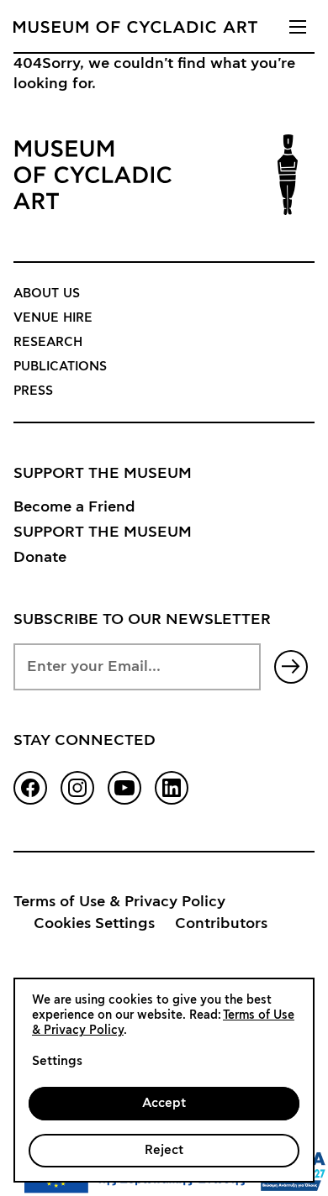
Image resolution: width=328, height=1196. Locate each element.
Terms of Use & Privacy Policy (119, 902)
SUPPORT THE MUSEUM (102, 532)
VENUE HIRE (53, 318)
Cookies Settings (94, 923)
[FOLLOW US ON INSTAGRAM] (77, 788)
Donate (39, 557)
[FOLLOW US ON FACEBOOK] (30, 788)
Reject (164, 1150)
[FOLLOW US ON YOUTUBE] (124, 788)
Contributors (221, 923)
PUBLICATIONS (60, 366)
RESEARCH (47, 342)
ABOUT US (46, 293)
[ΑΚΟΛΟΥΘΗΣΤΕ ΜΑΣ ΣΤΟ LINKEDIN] (171, 788)
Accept (164, 1103)
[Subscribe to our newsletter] (291, 667)
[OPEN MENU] (298, 27)
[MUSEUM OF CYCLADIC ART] (135, 27)
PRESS (33, 391)
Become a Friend (74, 507)
